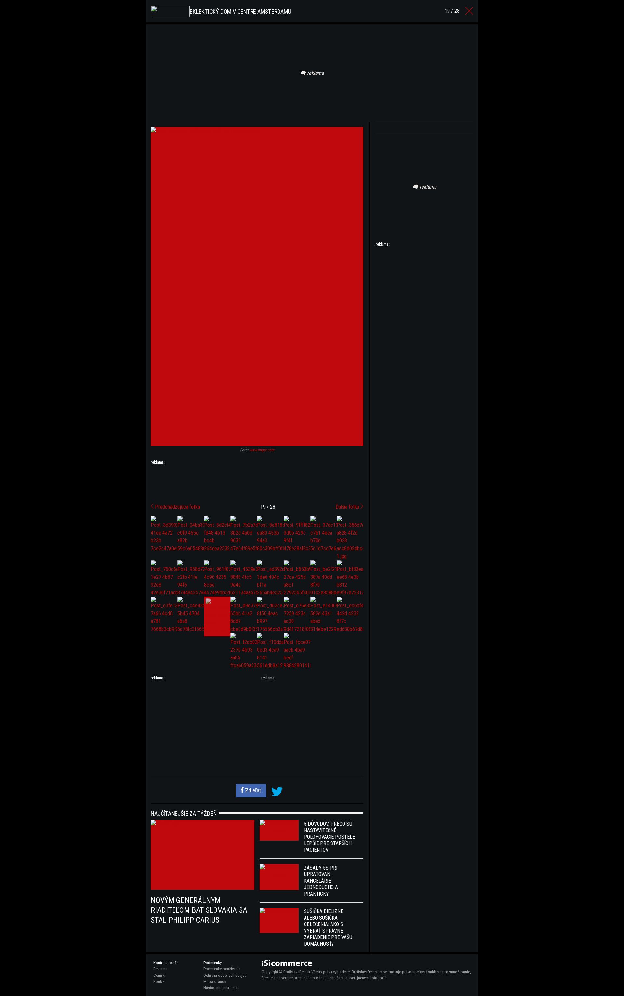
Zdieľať (252, 790)
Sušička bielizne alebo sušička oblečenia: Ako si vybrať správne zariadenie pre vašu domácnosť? (328, 927)
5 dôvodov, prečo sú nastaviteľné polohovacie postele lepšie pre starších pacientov (329, 837)
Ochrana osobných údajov (224, 975)
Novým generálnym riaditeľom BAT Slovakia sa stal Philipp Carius (199, 910)
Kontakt (159, 981)
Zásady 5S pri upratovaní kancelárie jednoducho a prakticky (321, 881)
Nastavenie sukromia (220, 987)
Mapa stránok (214, 981)
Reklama (160, 968)
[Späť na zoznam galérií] (469, 11)
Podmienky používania (221, 968)
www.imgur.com (261, 450)
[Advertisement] (257, 481)
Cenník (159, 975)
